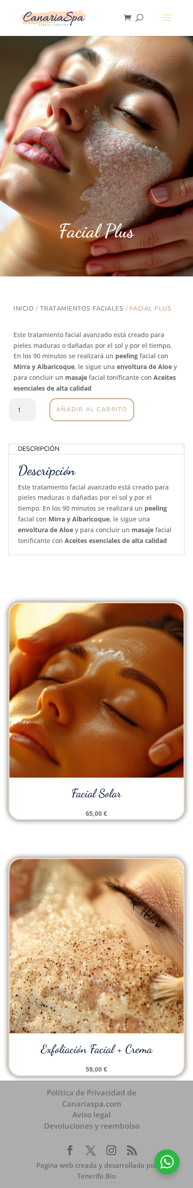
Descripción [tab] (38, 449)
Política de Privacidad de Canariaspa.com (91, 1098)
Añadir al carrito (91, 409)
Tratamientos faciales (82, 308)
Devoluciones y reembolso (92, 1126)
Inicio (23, 308)
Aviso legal (91, 1114)
